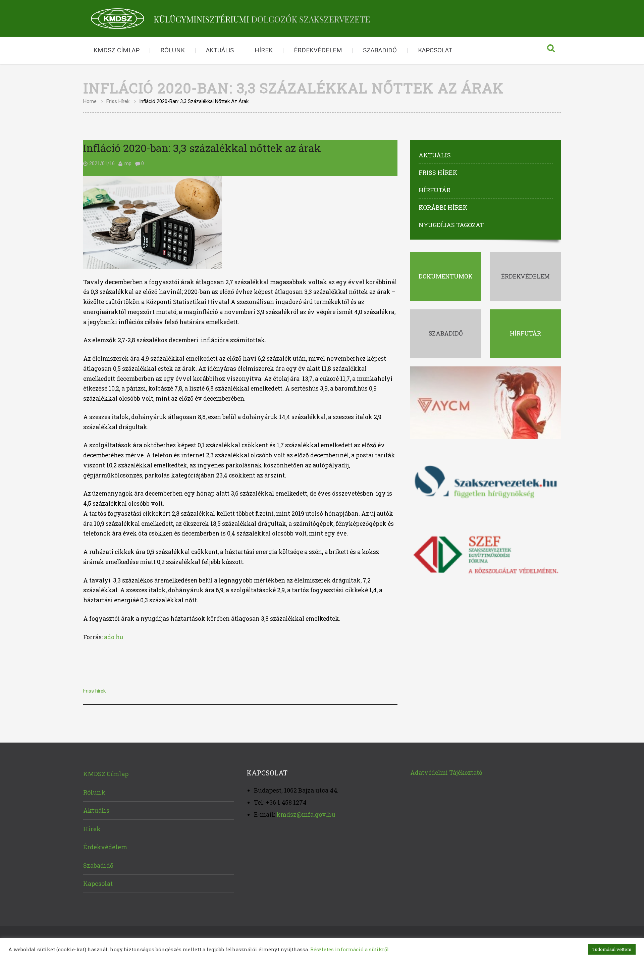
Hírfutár (434, 190)
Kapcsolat (435, 50)
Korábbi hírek (443, 207)
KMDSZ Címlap (117, 50)
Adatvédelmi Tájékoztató (446, 772)
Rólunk (172, 50)
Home (90, 101)
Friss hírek (117, 101)
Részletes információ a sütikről (349, 949)
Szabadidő (380, 50)
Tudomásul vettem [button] (612, 949)
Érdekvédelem (318, 50)
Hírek (264, 50)
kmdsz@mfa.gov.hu (305, 814)
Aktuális (220, 50)
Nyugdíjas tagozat (451, 225)
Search (551, 51)
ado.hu (113, 637)
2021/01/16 (102, 163)
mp (127, 163)
